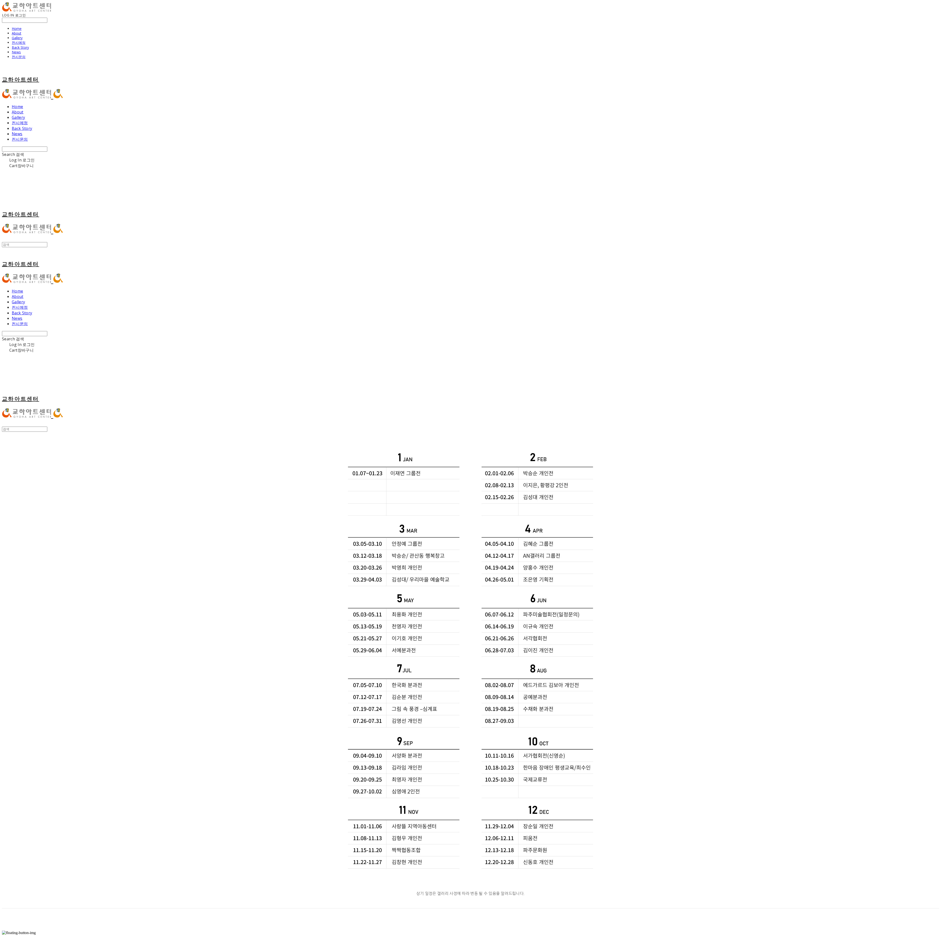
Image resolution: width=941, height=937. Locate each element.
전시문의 (18, 56)
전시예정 (18, 42)
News (16, 52)
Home (17, 28)
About (16, 33)
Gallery (17, 38)
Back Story (20, 47)
